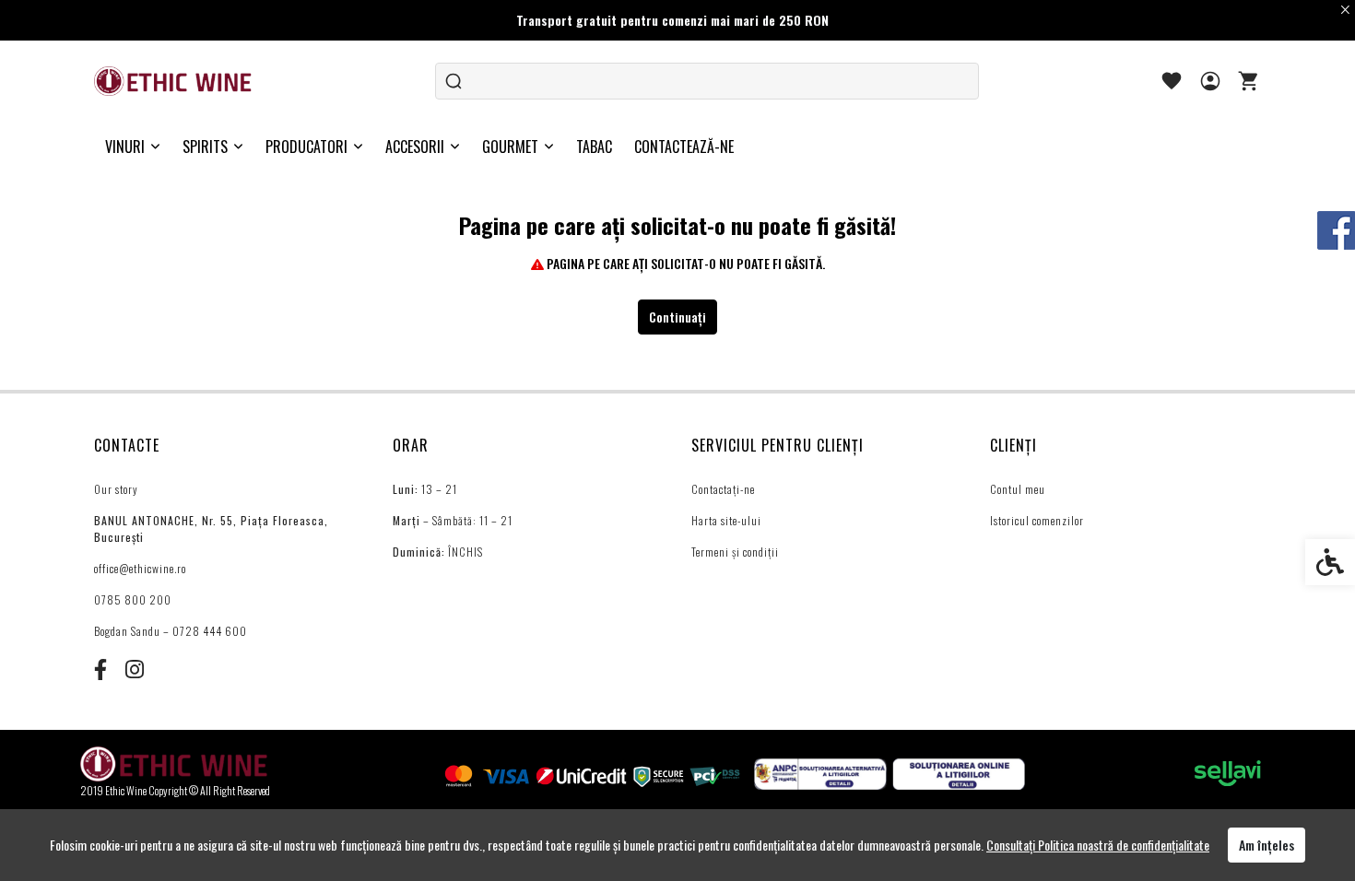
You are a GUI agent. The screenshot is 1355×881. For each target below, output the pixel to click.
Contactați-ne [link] (723, 489)
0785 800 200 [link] (132, 599)
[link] (174, 81)
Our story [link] (116, 489)
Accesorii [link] (414, 146)
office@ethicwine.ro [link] (140, 568)
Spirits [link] (205, 146)
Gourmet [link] (510, 146)
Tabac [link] (594, 146)
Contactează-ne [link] (684, 146)
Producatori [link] (306, 146)
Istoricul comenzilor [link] (1037, 520)
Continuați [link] (677, 316)
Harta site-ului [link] (726, 520)
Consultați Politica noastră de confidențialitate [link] (1097, 844)
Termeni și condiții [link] (735, 551)
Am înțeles (1266, 844)
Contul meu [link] (1017, 489)
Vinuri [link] (125, 146)
